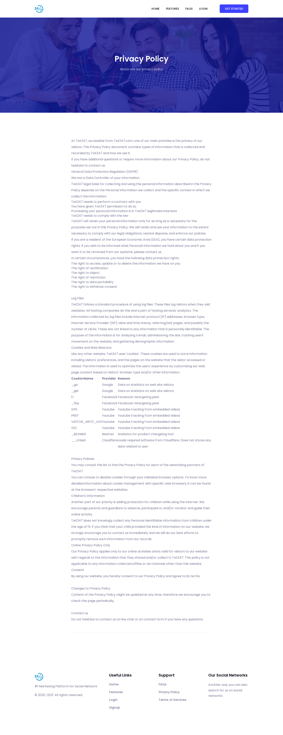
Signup (114, 707)
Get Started (234, 9)
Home (155, 9)
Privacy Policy (169, 692)
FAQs (189, 9)
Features (172, 9)
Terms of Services (172, 700)
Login (203, 9)
